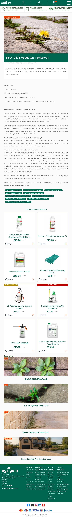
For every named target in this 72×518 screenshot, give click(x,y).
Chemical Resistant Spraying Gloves (52, 271)
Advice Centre (50, 481)
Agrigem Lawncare (60, 481)
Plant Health (28, 476)
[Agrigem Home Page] (5, 3)
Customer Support (51, 485)
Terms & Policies (40, 484)
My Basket (51, 477)
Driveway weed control (13, 190)
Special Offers (40, 489)
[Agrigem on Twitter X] (32, 505)
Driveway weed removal (13, 193)
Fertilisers (29, 472)
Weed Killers (30, 470)
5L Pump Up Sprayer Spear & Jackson (19, 307)
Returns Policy (40, 486)
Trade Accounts (40, 474)
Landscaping (30, 484)
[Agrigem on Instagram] (36, 505)
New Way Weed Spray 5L (19, 271)
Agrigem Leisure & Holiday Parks (63, 485)
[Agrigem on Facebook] (28, 505)
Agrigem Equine (62, 489)
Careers (38, 477)
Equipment (29, 482)
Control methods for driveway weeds (18, 202)
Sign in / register (50, 473)
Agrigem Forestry (63, 472)
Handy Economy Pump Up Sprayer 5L (52, 307)
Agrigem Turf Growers (61, 493)
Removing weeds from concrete (43, 196)
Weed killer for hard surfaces (33, 193)
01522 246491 (7, 485)
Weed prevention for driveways (38, 199)
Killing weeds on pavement (53, 190)
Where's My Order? (51, 495)
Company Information (39, 481)
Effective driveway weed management (18, 196)
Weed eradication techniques (33, 190)
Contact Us (51, 498)
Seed (27, 479)
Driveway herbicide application (15, 199)
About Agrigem (40, 472)
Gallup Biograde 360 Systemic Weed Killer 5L (52, 342)
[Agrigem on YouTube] (43, 505)
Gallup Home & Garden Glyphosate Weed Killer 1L (19, 235)
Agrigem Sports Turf (62, 476)
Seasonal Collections (30, 488)
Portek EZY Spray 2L (19, 343)
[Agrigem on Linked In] (39, 505)
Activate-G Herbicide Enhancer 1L (52, 236)
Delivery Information (52, 490)
